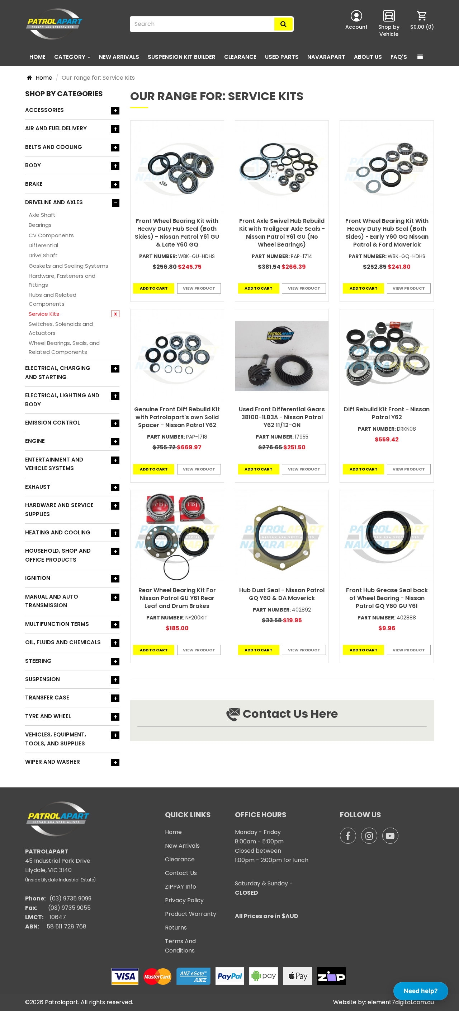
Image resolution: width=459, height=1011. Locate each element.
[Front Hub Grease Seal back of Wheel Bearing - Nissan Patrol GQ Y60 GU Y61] (386, 537)
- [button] (116, 203)
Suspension (42, 679)
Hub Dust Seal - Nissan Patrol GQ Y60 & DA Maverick (282, 594)
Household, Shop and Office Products (58, 555)
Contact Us (181, 873)
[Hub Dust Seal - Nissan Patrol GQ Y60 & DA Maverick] (281, 537)
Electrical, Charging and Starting (57, 372)
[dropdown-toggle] (420, 57)
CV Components (51, 235)
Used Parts (282, 57)
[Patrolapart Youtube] (390, 836)
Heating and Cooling (57, 532)
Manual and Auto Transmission (51, 601)
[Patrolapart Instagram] (369, 836)
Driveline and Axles (54, 202)
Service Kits (44, 314)
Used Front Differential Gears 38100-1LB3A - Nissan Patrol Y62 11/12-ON (282, 417)
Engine (35, 441)
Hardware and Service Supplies (59, 509)
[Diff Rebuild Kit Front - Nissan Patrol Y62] (386, 356)
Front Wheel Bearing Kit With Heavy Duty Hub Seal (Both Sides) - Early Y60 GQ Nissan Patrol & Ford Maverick (387, 233)
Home (37, 57)
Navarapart (326, 57)
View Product (199, 288)
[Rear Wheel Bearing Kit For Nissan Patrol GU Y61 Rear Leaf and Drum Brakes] (177, 537)
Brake (34, 184)
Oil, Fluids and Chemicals (63, 642)
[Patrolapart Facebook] (348, 836)
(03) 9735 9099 (70, 898)
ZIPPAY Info (180, 887)
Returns (176, 927)
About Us (368, 57)
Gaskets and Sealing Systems (68, 266)
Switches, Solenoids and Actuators (61, 328)
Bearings (40, 225)
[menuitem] (422, 24)
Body (33, 165)
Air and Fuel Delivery (56, 128)
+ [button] (115, 110)
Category (70, 57)
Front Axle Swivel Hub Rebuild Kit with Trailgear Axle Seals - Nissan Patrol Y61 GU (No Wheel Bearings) (282, 233)
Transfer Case (47, 697)
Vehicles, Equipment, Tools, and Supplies (55, 739)
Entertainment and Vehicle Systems (54, 464)
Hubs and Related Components (52, 299)
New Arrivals (119, 57)
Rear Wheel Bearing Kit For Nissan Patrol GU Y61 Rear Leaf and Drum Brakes (177, 598)
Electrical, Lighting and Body (62, 400)
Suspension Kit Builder (182, 57)
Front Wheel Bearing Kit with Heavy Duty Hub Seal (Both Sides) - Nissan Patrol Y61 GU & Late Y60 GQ (177, 233)
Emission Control (52, 422)
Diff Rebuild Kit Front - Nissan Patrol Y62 (387, 413)
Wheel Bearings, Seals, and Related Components (64, 347)
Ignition (37, 578)
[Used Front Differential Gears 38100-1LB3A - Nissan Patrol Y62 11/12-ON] (281, 356)
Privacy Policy (184, 900)
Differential (43, 245)
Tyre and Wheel (48, 716)
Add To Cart (154, 288)
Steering (38, 661)
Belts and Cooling (53, 147)
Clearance (240, 57)
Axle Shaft (42, 215)
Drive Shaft (43, 255)
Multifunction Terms (57, 624)
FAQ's (399, 57)
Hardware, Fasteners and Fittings (62, 280)
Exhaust (37, 487)
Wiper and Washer (52, 762)
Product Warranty (190, 914)
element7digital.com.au (401, 1002)
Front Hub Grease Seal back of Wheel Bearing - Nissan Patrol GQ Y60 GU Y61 (387, 598)
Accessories (44, 110)
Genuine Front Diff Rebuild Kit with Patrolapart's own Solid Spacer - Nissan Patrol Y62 (177, 417)
